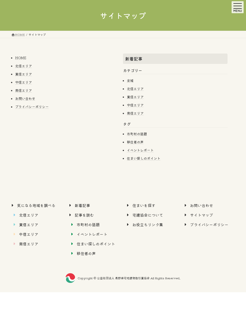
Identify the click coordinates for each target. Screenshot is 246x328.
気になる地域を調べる (36, 205)
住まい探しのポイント (143, 158)
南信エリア (23, 90)
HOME (20, 57)
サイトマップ (201, 215)
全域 (130, 80)
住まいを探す (143, 205)
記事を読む (84, 215)
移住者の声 (135, 142)
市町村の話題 (137, 133)
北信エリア (23, 65)
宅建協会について (147, 215)
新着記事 (133, 58)
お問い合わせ (25, 98)
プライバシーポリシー (32, 106)
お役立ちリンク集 (147, 224)
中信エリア (23, 82)
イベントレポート (140, 150)
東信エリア (23, 74)
